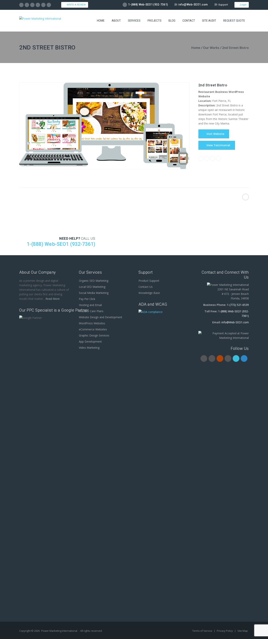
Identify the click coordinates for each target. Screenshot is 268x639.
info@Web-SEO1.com (193, 4)
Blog (172, 20)
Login (242, 4)
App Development (90, 341)
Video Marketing (89, 347)
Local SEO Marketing (92, 287)
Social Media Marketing (93, 293)
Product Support (149, 280)
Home (101, 20)
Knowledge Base (149, 293)
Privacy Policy (225, 631)
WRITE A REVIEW (76, 4)
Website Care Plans (91, 311)
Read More (53, 299)
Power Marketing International (59, 631)
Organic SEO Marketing (93, 280)
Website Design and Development (100, 317)
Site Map (242, 631)
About (116, 20)
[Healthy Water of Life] (245, 197)
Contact (188, 20)
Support (223, 4)
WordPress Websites (92, 323)
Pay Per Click (87, 299)
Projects (154, 20)
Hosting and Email (90, 305)
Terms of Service (202, 631)
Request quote (234, 20)
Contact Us (146, 287)
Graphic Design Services (94, 335)
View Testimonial (218, 145)
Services (134, 20)
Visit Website (215, 134)
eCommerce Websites (93, 329)
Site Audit (209, 20)
